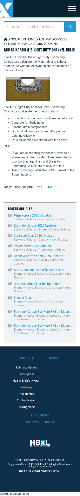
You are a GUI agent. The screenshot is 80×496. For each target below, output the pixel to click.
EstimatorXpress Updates (54, 229)
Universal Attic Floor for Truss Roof (38, 284)
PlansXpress (27, 374)
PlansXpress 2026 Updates (32, 215)
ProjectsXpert (26, 394)
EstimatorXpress (24, 315)
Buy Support (40, 415)
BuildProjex (27, 387)
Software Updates (25, 219)
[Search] (70, 26)
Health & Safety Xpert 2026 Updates (38, 256)
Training (55, 358)
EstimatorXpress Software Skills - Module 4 (44, 312)
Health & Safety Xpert (26, 380)
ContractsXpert (27, 400)
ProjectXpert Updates (52, 249)
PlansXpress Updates (52, 219)
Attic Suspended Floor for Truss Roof (39, 270)
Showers (19, 305)
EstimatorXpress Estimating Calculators (38, 273)
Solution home (23, 39)
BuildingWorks (27, 407)
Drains (52, 44)
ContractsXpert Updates (54, 239)
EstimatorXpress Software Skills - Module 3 (44, 325)
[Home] (5, 39)
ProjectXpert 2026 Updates (32, 246)
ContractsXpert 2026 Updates (34, 235)
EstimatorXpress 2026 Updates (35, 225)
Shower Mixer (23, 298)
